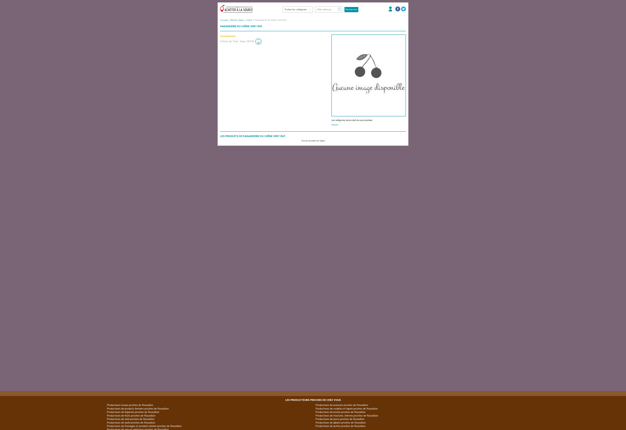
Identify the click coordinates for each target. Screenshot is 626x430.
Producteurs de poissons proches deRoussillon (341, 405)
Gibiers (334, 124)
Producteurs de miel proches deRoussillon (130, 419)
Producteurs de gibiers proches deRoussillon (340, 422)
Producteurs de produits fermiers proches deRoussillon (138, 408)
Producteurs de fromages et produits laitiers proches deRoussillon (144, 426)
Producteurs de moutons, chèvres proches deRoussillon (346, 415)
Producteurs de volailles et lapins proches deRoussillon (346, 408)
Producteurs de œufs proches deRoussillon (131, 422)
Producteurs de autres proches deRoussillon (340, 426)
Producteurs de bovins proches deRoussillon (340, 412)
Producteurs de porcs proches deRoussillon (339, 419)
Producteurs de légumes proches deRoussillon (133, 412)
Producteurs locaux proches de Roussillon (130, 405)
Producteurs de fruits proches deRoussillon (131, 415)
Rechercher (351, 9)
